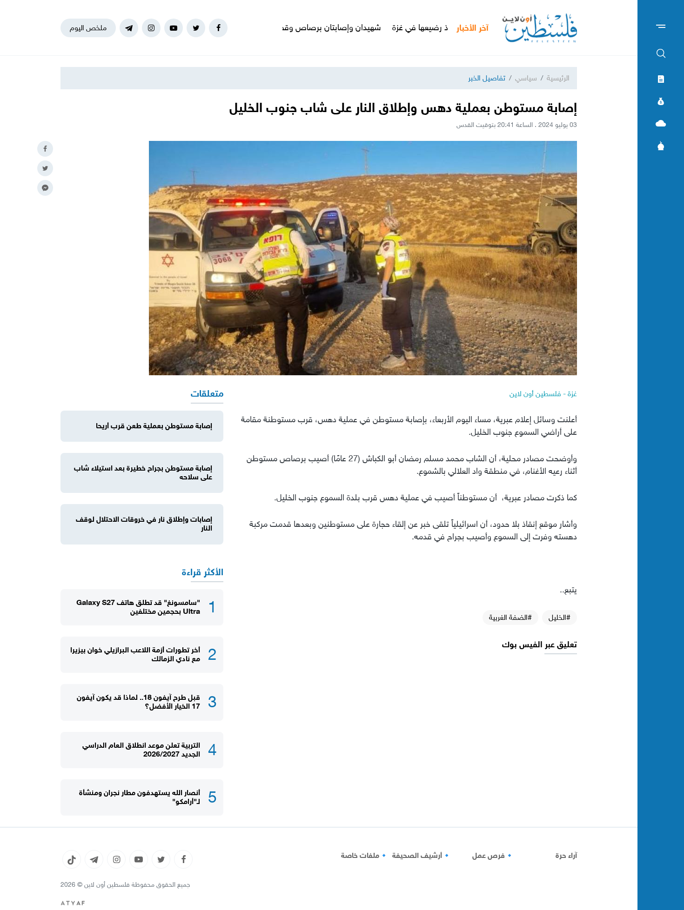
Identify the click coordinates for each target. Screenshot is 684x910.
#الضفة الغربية (510, 617)
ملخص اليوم (88, 28)
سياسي (526, 78)
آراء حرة (566, 855)
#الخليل (559, 617)
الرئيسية (558, 78)
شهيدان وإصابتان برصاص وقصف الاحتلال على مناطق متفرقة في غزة (296, 27)
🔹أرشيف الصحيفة (421, 855)
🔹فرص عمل (493, 855)
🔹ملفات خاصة (365, 855)
